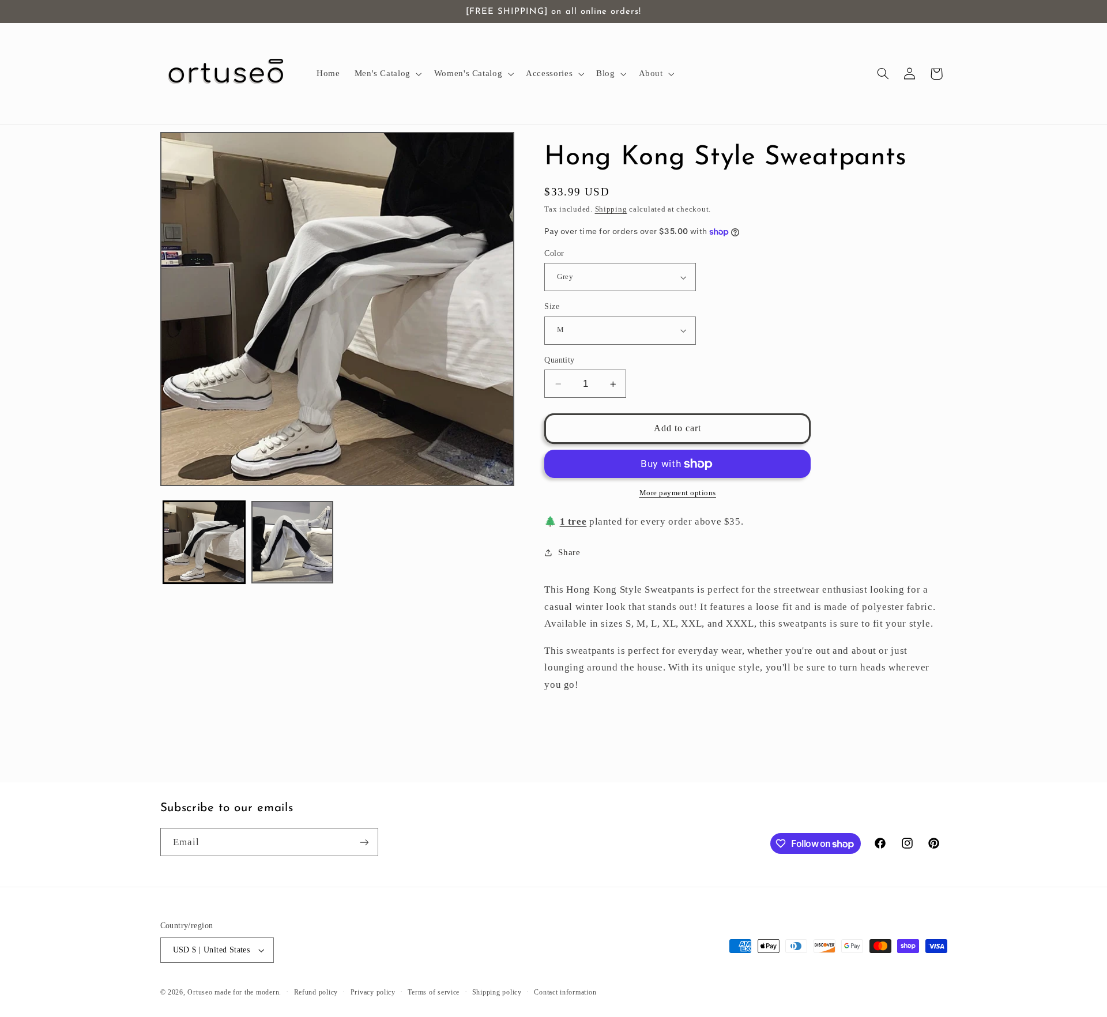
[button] (387, 73)
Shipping (611, 209)
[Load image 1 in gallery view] (204, 542)
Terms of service (434, 992)
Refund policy (316, 992)
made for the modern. (247, 992)
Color (554, 253)
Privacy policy (373, 992)
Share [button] (569, 552)
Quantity (559, 360)
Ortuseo (199, 992)
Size (551, 306)
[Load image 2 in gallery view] (292, 542)
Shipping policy (497, 992)
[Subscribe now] (364, 842)
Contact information (565, 992)
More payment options (678, 493)
